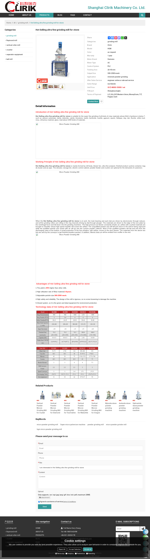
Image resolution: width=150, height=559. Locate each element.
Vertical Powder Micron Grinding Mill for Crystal (42, 408)
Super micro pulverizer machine (72, 425)
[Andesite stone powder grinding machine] (124, 395)
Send (45, 507)
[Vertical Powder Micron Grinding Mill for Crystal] (42, 395)
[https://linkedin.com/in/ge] (145, 531)
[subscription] (142, 528)
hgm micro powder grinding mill (49, 429)
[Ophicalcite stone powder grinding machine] (138, 395)
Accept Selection (75, 549)
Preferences (81, 553)
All (15, 23)
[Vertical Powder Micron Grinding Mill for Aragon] (97, 395)
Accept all (87, 549)
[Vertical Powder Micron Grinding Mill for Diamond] (56, 395)
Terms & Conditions (69, 502)
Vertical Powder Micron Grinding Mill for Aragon (96, 408)
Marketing (91, 553)
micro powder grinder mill (116, 425)
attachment (45, 497)
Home (11, 15)
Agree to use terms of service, (58, 502)
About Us (26, 15)
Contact (87, 15)
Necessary (60, 553)
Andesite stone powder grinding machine (124, 406)
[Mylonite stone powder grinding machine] (111, 395)
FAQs (72, 15)
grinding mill (23, 23)
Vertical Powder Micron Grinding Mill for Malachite (83, 408)
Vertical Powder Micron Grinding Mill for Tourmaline (70, 408)
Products (44, 15)
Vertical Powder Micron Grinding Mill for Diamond (55, 408)
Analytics (71, 553)
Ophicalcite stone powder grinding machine (138, 406)
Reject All (62, 549)
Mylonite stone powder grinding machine (110, 406)
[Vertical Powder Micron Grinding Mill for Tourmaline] (70, 395)
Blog (60, 15)
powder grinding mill (96, 425)
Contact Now (93, 101)
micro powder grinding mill (47, 425)
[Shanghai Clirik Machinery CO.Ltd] (21, 6)
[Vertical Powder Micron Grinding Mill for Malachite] (83, 395)
